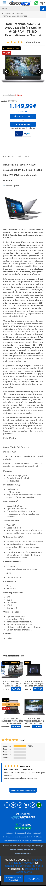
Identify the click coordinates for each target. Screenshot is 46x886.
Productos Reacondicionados (32, 841)
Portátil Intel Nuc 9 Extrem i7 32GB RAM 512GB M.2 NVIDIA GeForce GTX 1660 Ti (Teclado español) (12, 686)
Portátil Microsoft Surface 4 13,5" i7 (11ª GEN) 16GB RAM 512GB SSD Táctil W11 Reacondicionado (33, 686)
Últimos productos (33, 833)
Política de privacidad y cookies (26, 861)
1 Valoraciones (32, 42)
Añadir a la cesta (23, 116)
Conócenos (9, 833)
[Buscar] (43, 8)
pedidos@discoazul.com (23, 853)
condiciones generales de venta (23, 865)
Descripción (8, 156)
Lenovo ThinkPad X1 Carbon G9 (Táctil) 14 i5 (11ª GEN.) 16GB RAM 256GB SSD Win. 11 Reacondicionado (12, 723)
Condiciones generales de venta (14, 837)
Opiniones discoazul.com (12, 841)
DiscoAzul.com (25, 3)
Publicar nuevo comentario (23, 790)
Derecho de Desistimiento (27, 870)
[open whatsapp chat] (36, 3)
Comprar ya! (23, 124)
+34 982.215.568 (16, 849)
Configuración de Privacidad (13, 878)
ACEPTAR (34, 878)
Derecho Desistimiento (35, 837)
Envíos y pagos (20, 833)
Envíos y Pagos (24, 156)
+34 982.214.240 (30, 849)
